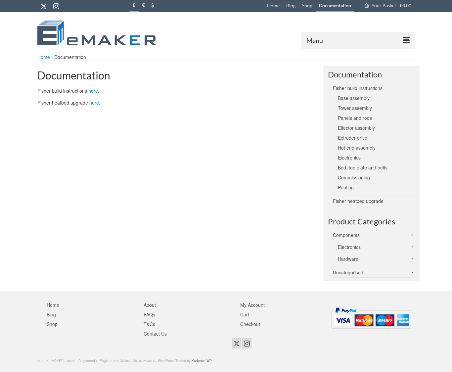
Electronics (349, 247)
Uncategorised (348, 272)
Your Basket (391, 5)
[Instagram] (56, 6)
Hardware (348, 259)
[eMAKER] (97, 33)
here (93, 90)
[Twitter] (43, 6)
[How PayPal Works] (371, 317)
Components (346, 235)
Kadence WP (202, 360)
